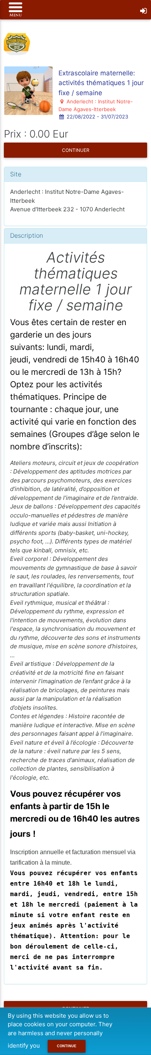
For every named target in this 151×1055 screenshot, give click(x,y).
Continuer (75, 150)
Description (26, 235)
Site (15, 174)
